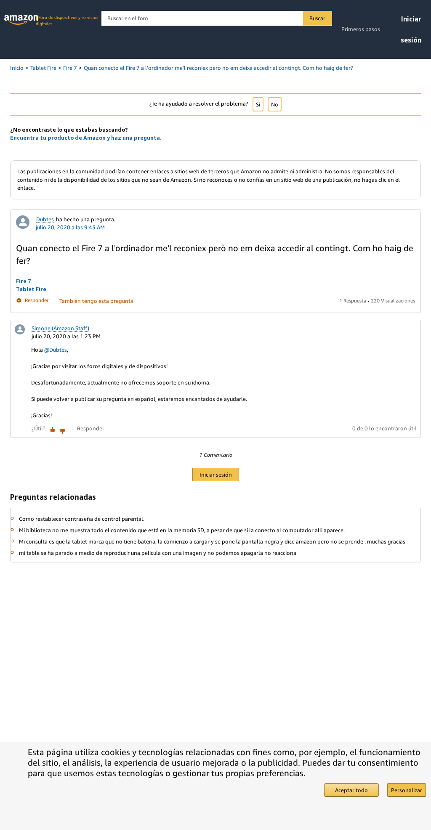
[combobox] (216, 18)
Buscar (317, 18)
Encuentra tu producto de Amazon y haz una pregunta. (86, 137)
